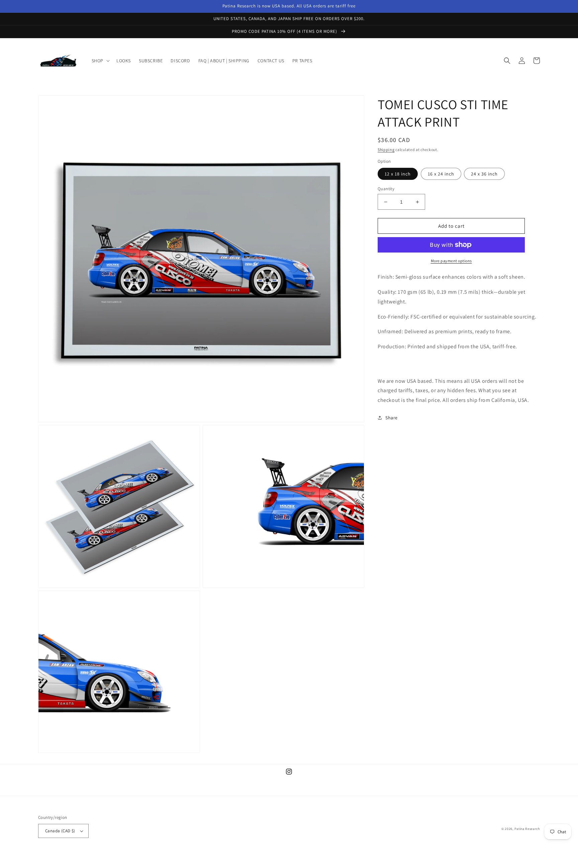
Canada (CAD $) (60, 831)
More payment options (451, 260)
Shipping (386, 149)
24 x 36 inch (484, 174)
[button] (100, 61)
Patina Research (527, 829)
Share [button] (391, 418)
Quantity (386, 189)
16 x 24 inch (441, 174)
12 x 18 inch (398, 174)
